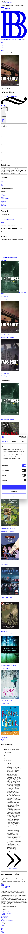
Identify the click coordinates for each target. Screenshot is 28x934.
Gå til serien (4, 260)
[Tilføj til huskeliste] (3, 120)
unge (2, 181)
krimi (2, 185)
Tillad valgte (14, 491)
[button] (14, 878)
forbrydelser (4, 182)
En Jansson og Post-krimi (11, 96)
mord (2, 184)
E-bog (5, 107)
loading (2, 111)
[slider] (14, 72)
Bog (2, 108)
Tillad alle (14, 487)
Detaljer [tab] (14, 441)
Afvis (14, 496)
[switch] (24, 470)
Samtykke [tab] (5, 441)
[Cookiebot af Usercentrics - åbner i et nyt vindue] (19, 437)
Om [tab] (23, 441)
